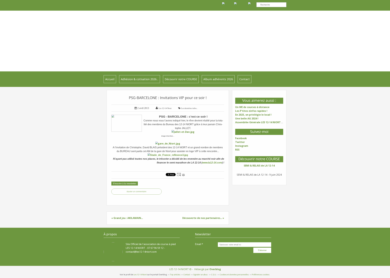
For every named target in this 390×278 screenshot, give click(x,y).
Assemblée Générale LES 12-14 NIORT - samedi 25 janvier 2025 (272, 122)
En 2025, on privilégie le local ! (253, 114)
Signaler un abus (200, 274)
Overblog (215, 269)
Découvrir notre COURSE (181, 79)
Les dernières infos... (189, 108)
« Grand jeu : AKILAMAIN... (127, 218)
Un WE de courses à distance (252, 107)
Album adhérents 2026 (218, 79)
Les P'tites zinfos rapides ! (251, 111)
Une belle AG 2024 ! (246, 118)
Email (198, 244)
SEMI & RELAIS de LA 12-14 (259, 165)
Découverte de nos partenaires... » (203, 218)
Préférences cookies (260, 274)
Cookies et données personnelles (234, 274)
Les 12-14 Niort (140, 274)
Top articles (175, 274)
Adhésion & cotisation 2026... (139, 79)
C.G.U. (213, 274)
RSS (237, 149)
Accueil (109, 79)
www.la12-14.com (212, 162)
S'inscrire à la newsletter (124, 183)
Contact (244, 79)
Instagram (241, 146)
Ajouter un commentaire (136, 191)
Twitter (240, 142)
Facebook (241, 138)
